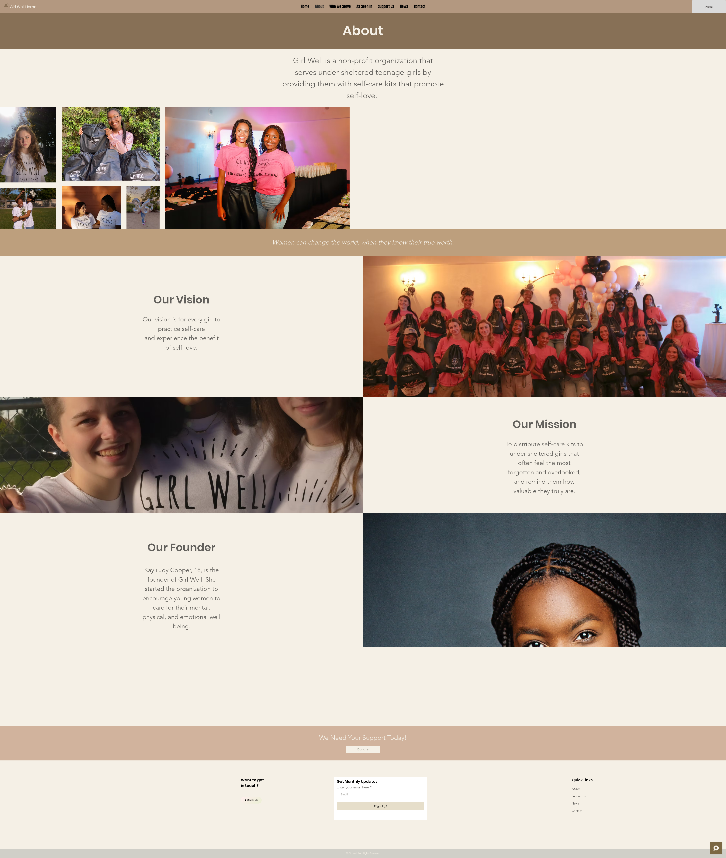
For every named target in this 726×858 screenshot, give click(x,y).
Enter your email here (353, 787)
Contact (577, 811)
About (575, 789)
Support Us (579, 796)
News (575, 803)
